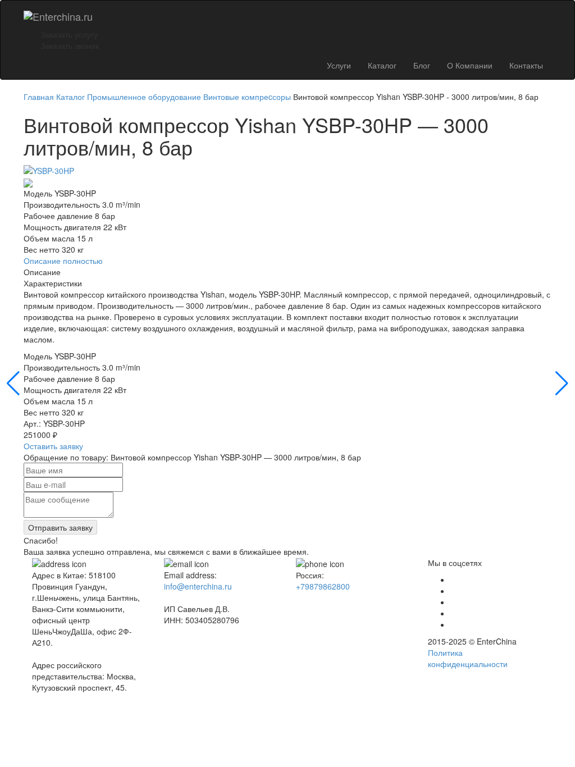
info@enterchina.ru (198, 586)
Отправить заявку (60, 527)
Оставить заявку (53, 445)
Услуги (339, 65)
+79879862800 (323, 586)
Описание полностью (63, 260)
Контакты (526, 65)
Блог (421, 65)
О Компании (469, 65)
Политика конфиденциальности (468, 658)
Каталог (382, 65)
